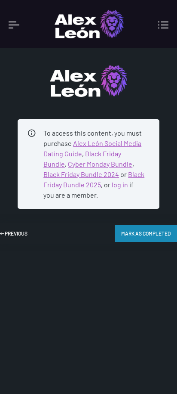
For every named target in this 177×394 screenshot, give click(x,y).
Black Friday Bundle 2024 (81, 174)
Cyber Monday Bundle (100, 164)
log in (120, 184)
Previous (15, 233)
